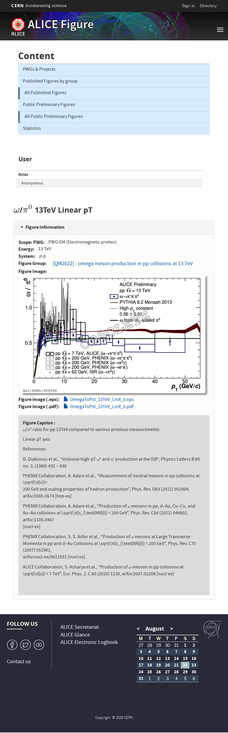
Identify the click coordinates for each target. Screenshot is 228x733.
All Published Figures (45, 93)
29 (158, 645)
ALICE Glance (75, 635)
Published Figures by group (50, 81)
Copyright (103, 718)
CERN (38, 5)
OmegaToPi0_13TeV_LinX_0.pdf (102, 407)
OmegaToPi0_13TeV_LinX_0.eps (102, 400)
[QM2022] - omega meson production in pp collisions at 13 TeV (123, 264)
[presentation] (17, 210)
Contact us (19, 662)
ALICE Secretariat (80, 628)
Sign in (188, 5)
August (154, 628)
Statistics (32, 128)
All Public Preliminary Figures (54, 117)
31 (176, 645)
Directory (208, 5)
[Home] (18, 27)
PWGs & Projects (39, 69)
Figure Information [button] (45, 227)
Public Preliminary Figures (49, 105)
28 (149, 645)
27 (141, 645)
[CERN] (212, 630)
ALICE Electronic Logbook (89, 643)
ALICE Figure (61, 25)
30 (167, 645)
